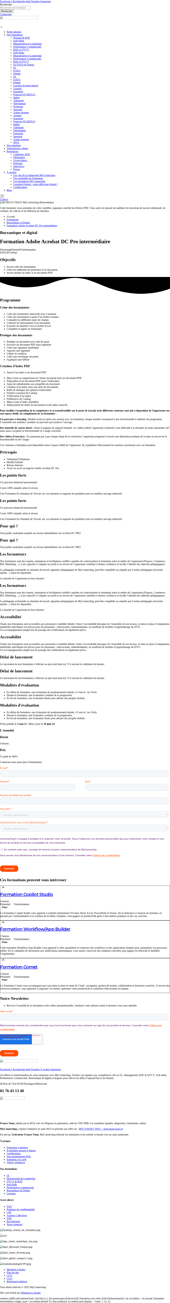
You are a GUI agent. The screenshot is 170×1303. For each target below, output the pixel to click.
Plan (4, 907)
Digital (16, 73)
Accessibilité (10, 617)
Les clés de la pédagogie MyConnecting (34, 175)
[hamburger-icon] (1, 27)
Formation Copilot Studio (26, 894)
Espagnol (18, 91)
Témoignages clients (17, 148)
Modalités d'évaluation (19, 685)
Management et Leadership (27, 43)
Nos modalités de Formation (28, 178)
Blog (9, 190)
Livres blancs (20, 160)
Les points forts (13, 475)
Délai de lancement (16, 657)
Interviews (18, 166)
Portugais (18, 106)
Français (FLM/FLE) (24, 94)
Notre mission (14, 31)
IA (14, 67)
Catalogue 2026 (21, 154)
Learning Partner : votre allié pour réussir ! (35, 184)
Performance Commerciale (27, 46)
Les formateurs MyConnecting (29, 181)
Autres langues (21, 112)
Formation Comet (18, 967)
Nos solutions (14, 145)
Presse (16, 169)
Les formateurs (13, 554)
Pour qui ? (9, 526)
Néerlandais (19, 103)
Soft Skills (18, 40)
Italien (16, 97)
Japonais (17, 109)
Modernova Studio (31, 1292)
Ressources (12, 151)
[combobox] (15, 7)
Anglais (17, 88)
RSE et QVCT (21, 49)
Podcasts (17, 163)
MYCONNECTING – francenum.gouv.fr (101, 1128)
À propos (11, 172)
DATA (16, 70)
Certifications (20, 187)
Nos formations (15, 34)
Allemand (18, 100)
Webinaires (19, 157)
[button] (85, 475)
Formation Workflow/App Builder (35, 929)
